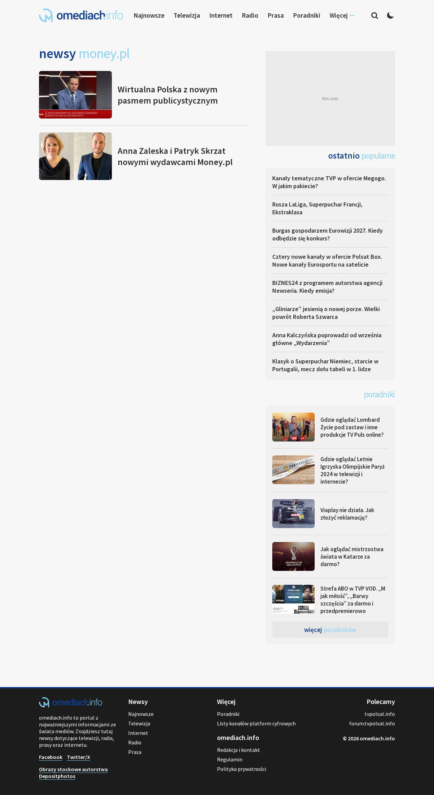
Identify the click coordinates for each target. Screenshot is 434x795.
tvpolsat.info (379, 713)
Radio (250, 15)
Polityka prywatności (241, 768)
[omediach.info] (70, 705)
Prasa (276, 15)
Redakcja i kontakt (238, 749)
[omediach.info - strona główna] (81, 15)
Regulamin (229, 759)
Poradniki (306, 15)
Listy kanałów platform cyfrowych (256, 723)
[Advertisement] (330, 98)
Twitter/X (78, 757)
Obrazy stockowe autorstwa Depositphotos (73, 772)
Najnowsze (149, 15)
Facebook (50, 757)
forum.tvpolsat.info (372, 723)
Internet (221, 15)
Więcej (330, 630)
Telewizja (187, 15)
